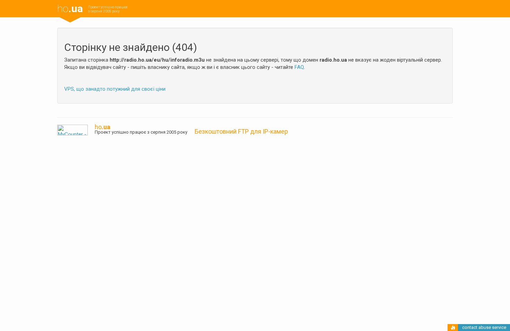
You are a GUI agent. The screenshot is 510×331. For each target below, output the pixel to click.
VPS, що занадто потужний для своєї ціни (114, 89)
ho (70, 8)
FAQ (299, 67)
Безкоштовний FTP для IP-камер (241, 131)
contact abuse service (484, 327)
